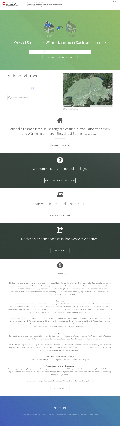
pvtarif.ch (90, 372)
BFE (111, 106)
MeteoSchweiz (36, 414)
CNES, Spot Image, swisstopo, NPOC (99, 106)
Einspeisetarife (43, 327)
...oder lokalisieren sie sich (59, 57)
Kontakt (51, 414)
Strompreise (59, 327)
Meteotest (83, 414)
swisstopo (28, 414)
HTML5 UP (96, 414)
